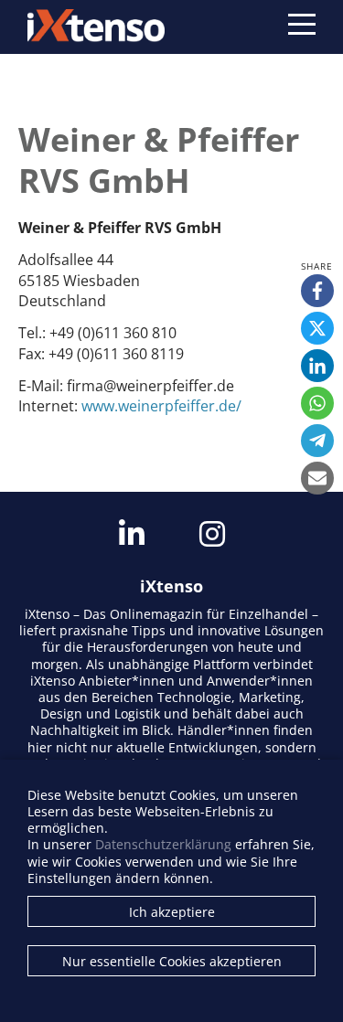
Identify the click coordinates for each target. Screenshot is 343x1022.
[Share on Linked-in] (317, 365)
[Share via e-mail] (317, 478)
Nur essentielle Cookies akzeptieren (172, 961)
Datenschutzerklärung (163, 844)
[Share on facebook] (317, 290)
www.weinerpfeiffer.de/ (161, 406)
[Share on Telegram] (317, 440)
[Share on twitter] (317, 328)
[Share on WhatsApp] (317, 403)
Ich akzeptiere (172, 912)
